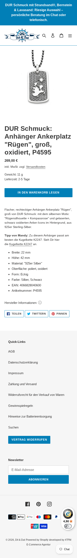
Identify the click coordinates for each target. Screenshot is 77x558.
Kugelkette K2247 (20, 244)
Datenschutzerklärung (23, 362)
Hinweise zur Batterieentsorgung (30, 416)
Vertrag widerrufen (29, 439)
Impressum (16, 373)
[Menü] (70, 35)
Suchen (13, 427)
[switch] (68, 526)
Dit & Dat (20, 539)
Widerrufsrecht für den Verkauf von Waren (36, 394)
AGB (11, 351)
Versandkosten (35, 166)
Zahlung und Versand (22, 384)
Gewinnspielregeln (20, 405)
